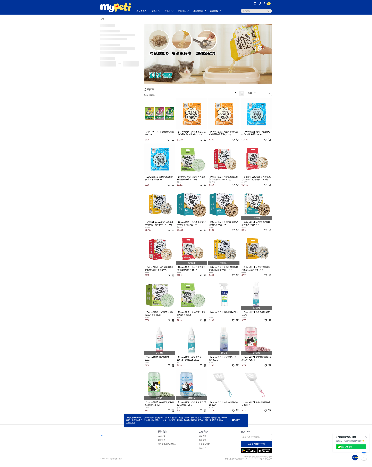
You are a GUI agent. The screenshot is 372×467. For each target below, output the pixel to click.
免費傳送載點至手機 (256, 444)
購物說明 (202, 436)
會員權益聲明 (204, 444)
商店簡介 (161, 440)
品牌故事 (161, 436)
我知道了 (236, 420)
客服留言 (202, 440)
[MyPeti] (115, 7)
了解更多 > (130, 423)
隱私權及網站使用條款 (167, 444)
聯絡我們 (202, 448)
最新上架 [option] (252, 93)
